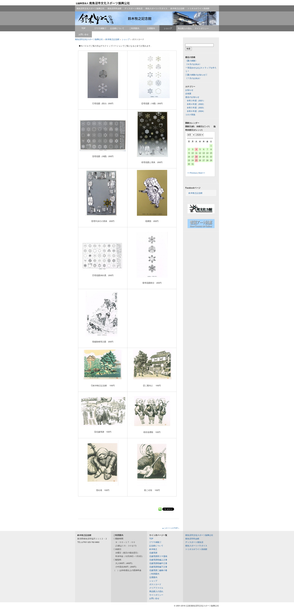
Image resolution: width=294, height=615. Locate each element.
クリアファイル (156, 587)
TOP (83, 28)
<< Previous (192, 173)
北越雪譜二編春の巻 (158, 570)
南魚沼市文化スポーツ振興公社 (90, 8)
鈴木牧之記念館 (177, 8)
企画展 (188, 93)
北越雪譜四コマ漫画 (158, 556)
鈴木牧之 (153, 549)
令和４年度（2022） (196, 104)
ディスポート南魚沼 (133, 8)
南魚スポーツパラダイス (156, 8)
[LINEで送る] (160, 508)
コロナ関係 (190, 114)
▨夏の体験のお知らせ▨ (196, 74)
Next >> (202, 173)
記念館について (117, 28)
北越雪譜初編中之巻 (158, 563)
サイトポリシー (202, 28)
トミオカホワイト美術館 (198, 8)
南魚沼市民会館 (114, 8)
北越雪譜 (153, 552)
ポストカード (155, 584)
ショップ (168, 28)
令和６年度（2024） (196, 111)
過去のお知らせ (192, 96)
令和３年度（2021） (196, 100)
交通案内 (151, 28)
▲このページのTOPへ (170, 528)
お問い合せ (84, 34)
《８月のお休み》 (193, 64)
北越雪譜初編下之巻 (158, 566)
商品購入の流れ (185, 28)
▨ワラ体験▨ (100, 28)
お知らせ (189, 89)
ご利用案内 (134, 28)
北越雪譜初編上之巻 (158, 559)
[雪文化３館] (201, 212)
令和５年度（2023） (196, 107)
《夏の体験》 (191, 60)
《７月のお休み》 (193, 78)
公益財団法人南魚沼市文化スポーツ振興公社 (102, 3)
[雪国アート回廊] (201, 227)
